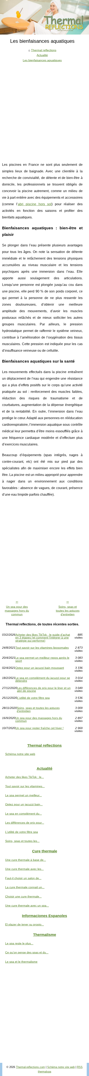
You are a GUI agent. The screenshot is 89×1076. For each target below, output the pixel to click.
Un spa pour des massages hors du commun (17, 610)
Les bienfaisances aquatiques (42, 60)
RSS (80, 1067)
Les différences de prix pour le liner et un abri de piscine (44, 689)
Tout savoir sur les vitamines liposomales (42, 647)
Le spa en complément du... (23, 813)
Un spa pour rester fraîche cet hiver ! (39, 728)
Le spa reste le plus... (19, 943)
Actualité (42, 55)
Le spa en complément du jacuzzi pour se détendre (42, 679)
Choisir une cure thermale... (23, 896)
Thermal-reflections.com (30, 1067)
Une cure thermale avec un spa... (27, 905)
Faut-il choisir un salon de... (23, 878)
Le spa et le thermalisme (21, 961)
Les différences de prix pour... (24, 822)
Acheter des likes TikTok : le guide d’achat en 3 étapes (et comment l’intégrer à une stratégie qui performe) (42, 637)
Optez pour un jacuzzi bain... (24, 804)
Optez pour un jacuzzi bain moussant (39, 667)
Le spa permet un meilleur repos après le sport (42, 659)
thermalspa (44, 1071)
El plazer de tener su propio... (24, 924)
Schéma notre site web (20, 754)
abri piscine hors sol (35, 204)
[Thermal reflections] (44, 17)
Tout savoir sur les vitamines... (25, 786)
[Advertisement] (44, 109)
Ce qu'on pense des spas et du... (26, 952)
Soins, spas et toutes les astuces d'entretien (67, 610)
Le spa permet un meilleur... (23, 795)
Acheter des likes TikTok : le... (24, 777)
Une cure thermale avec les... (24, 869)
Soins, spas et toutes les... (22, 841)
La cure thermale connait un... (24, 887)
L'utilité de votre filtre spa (33, 697)
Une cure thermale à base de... (25, 859)
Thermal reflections (43, 50)
